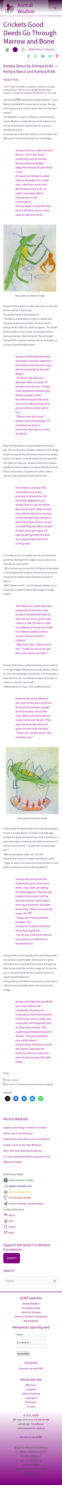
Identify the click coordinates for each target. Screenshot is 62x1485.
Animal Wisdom (26, 8)
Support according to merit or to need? (25, 1127)
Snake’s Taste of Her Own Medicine (22, 1145)
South (12, 1226)
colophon (31, 1389)
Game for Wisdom (31, 1312)
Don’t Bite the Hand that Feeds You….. (24, 1150)
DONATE (12, 1258)
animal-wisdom (36, 1428)
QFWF (35, 1415)
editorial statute (31, 1393)
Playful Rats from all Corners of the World (26, 1139)
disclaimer (31, 1402)
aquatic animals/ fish (20, 1186)
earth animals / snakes (21, 1180)
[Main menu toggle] (55, 8)
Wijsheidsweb (31, 1320)
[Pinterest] (57, 56)
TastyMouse (37, 1424)
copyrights (31, 1398)
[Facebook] (28, 56)
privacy (31, 1406)
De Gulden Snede (31, 1308)
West (11, 1232)
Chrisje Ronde (41, 1419)
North (12, 1215)
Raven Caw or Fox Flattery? (18, 1133)
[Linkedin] (42, 56)
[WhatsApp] (35, 56)
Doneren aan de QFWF (31, 1368)
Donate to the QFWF (31, 1437)
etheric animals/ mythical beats (26, 1203)
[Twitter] (50, 56)
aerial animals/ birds (20, 1191)
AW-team (31, 1385)
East (11, 1221)
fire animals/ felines (20, 1197)
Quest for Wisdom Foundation (31, 1316)
